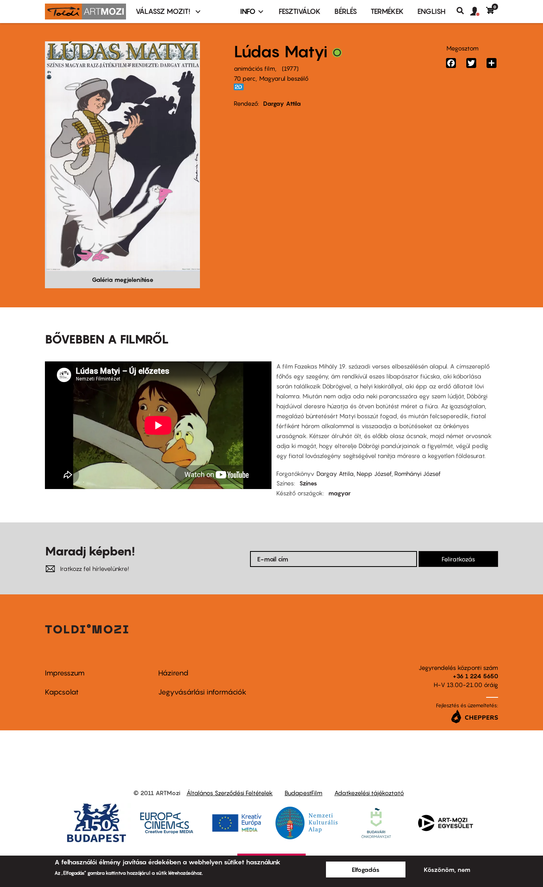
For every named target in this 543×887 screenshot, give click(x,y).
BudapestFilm (303, 792)
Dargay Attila (282, 103)
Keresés (463, 11)
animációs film (254, 68)
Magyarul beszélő (283, 78)
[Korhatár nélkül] (337, 54)
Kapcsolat (62, 692)
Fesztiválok (300, 11)
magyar (339, 493)
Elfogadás (366, 869)
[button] (478, 11)
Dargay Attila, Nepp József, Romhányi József (378, 473)
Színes (308, 483)
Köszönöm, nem (447, 869)
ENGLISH (431, 11)
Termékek (387, 11)
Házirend (173, 673)
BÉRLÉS (345, 11)
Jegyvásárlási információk (202, 692)
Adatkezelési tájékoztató (369, 792)
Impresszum (65, 673)
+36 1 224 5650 (475, 675)
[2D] (241, 86)
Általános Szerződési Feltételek (229, 792)
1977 (290, 68)
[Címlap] (85, 11)
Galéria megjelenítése (122, 279)
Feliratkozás (458, 559)
